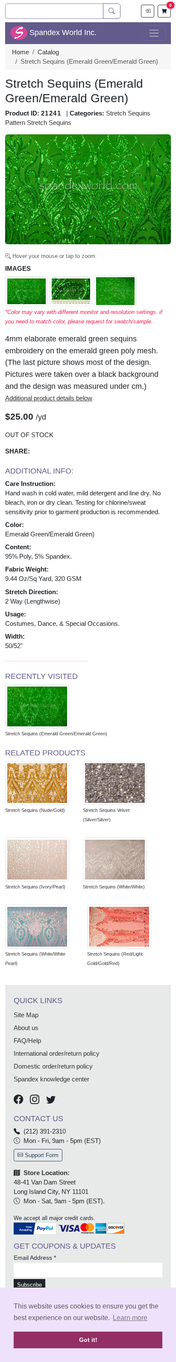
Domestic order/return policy (53, 1066)
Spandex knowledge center (51, 1079)
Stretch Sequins (128, 113)
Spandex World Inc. (62, 32)
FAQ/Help (27, 1040)
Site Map (26, 1015)
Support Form (41, 1155)
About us (26, 1027)
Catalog (48, 52)
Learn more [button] (130, 1317)
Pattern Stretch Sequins (38, 122)
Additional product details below (48, 398)
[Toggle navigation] (154, 33)
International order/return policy (57, 1053)
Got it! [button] (88, 1339)
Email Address (35, 1257)
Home (20, 52)
